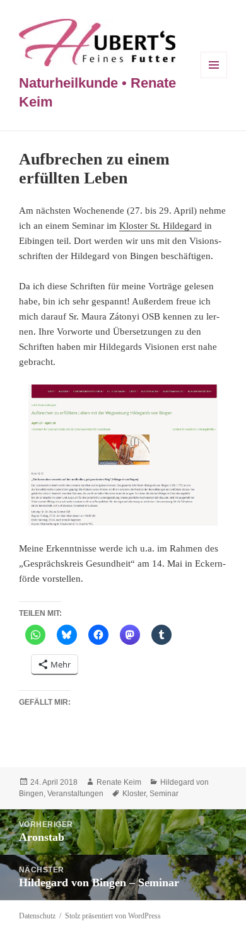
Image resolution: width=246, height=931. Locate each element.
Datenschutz (37, 915)
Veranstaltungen (75, 793)
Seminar (164, 793)
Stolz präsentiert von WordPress (113, 915)
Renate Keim (119, 782)
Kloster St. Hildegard (160, 226)
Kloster (134, 793)
